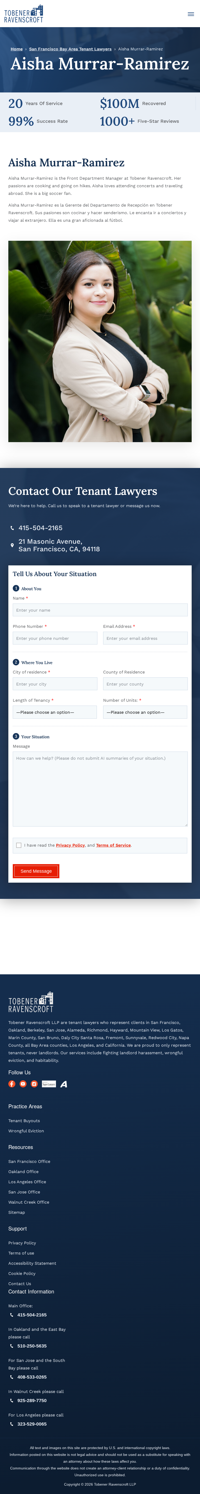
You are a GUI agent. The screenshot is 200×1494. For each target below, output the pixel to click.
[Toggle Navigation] (191, 14)
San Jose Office (24, 1192)
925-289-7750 (32, 1400)
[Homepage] (23, 13)
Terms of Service (113, 845)
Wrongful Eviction (26, 1130)
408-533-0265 (32, 1377)
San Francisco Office (29, 1161)
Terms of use (21, 1253)
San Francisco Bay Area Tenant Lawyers (70, 48)
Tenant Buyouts (24, 1120)
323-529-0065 (32, 1424)
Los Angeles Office (27, 1181)
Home (17, 48)
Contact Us (19, 1283)
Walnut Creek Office (28, 1202)
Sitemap (16, 1212)
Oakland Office (23, 1171)
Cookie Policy (21, 1273)
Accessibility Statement (32, 1263)
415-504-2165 (40, 528)
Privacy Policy (70, 845)
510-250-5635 (32, 1346)
